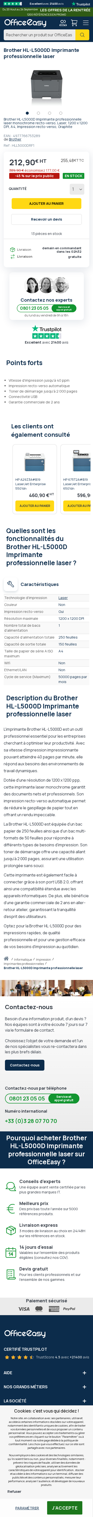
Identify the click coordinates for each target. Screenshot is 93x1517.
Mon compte (63, 23)
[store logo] (25, 23)
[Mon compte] (63, 23)
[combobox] (46, 34)
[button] (29, 114)
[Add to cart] (34, 505)
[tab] (46, 362)
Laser (63, 597)
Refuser (14, 1491)
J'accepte (65, 1508)
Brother (15, 139)
